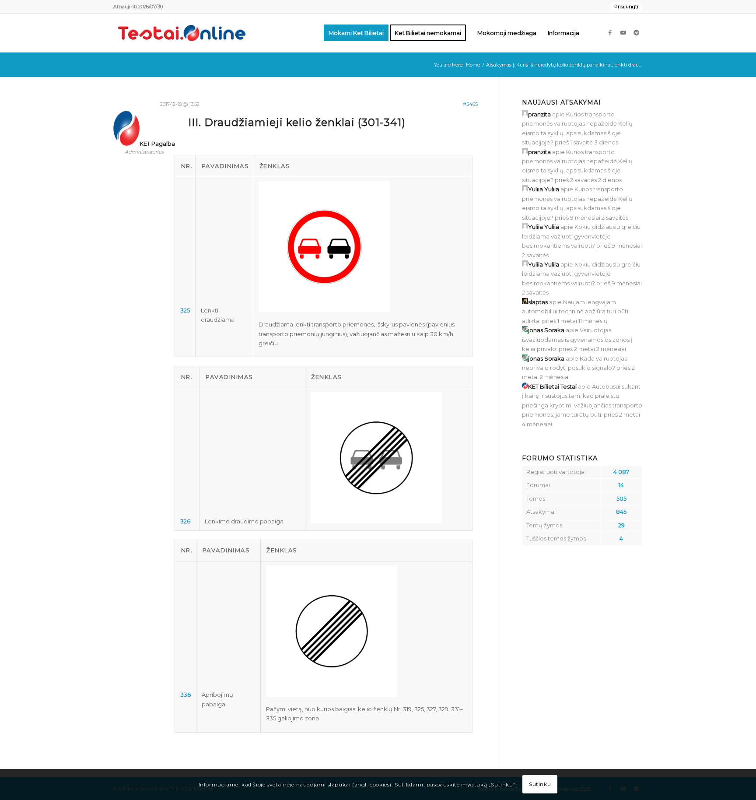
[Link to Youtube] (623, 32)
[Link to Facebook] (609, 32)
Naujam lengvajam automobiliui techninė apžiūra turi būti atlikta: (575, 311)
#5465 (470, 104)
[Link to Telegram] (636, 32)
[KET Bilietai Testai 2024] (181, 33)
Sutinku (540, 784)
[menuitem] (624, 6)
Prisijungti (626, 7)
